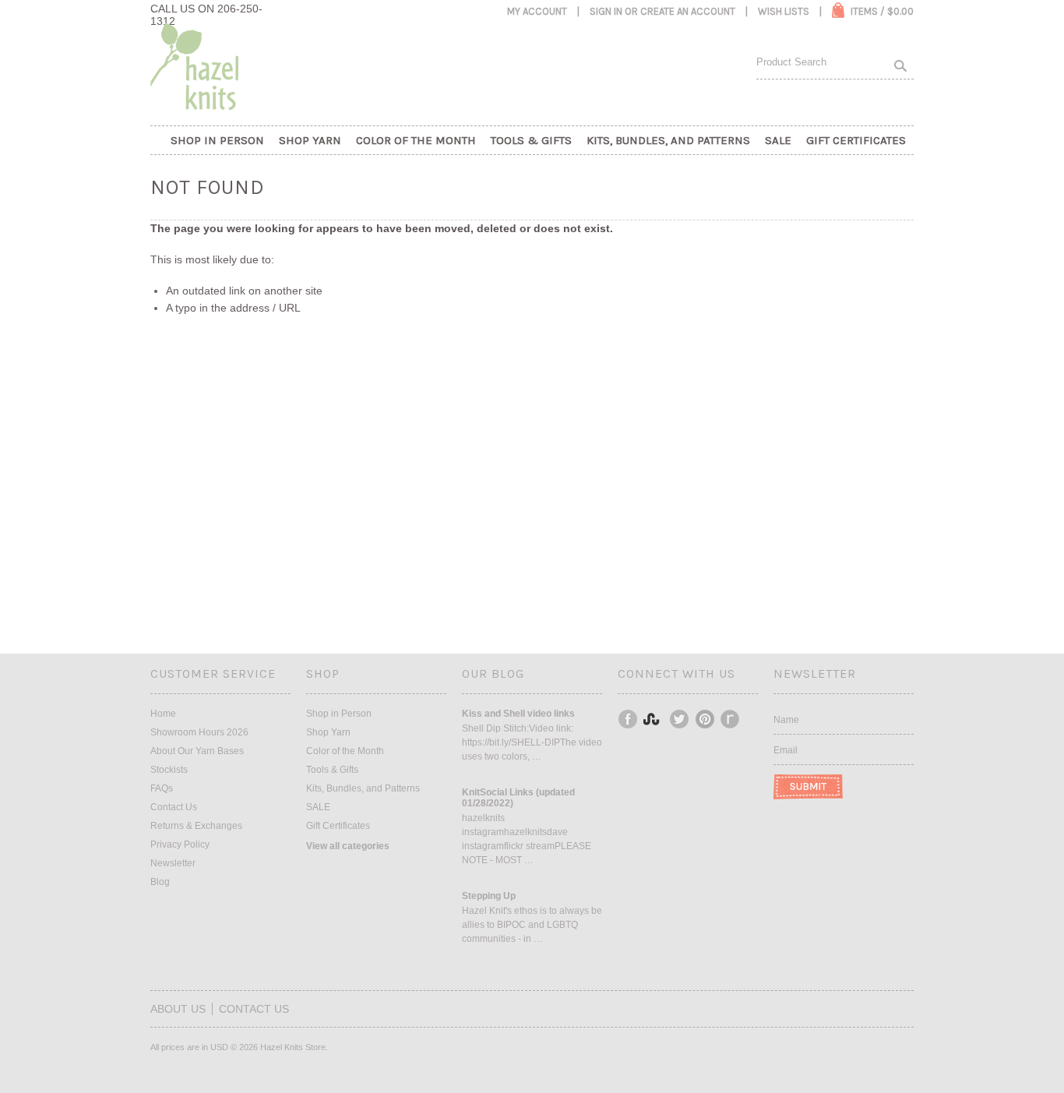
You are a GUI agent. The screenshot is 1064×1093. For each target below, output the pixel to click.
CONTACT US (254, 1009)
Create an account (687, 11)
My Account (537, 11)
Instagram (654, 719)
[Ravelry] (729, 719)
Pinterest (706, 719)
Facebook (628, 719)
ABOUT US (178, 1009)
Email (785, 750)
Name (786, 719)
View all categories (347, 846)
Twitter (680, 719)
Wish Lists (783, 11)
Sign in (606, 11)
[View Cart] (838, 10)
